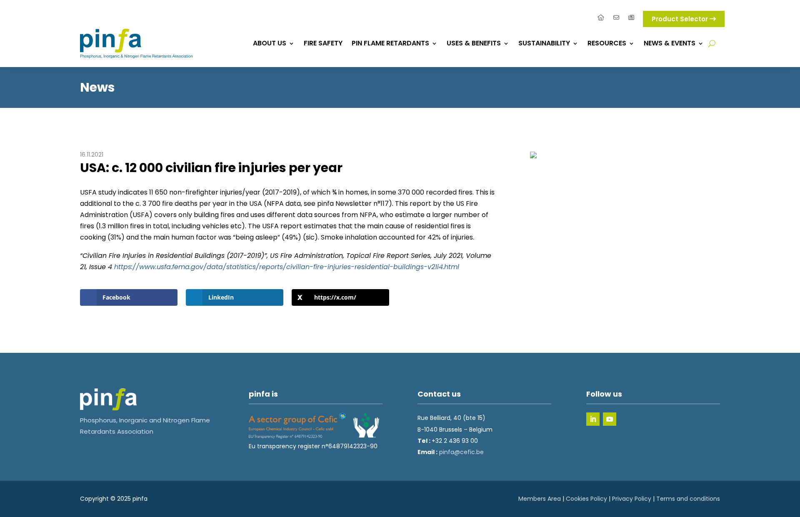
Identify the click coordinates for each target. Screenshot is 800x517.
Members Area (539, 499)
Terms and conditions (688, 499)
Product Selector (681, 19)
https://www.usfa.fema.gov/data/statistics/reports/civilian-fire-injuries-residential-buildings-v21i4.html (286, 267)
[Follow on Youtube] (609, 419)
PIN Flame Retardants (390, 43)
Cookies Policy (586, 499)
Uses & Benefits (474, 43)
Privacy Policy (631, 499)
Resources (607, 43)
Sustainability (544, 43)
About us (269, 43)
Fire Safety (323, 43)
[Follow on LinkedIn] (593, 419)
